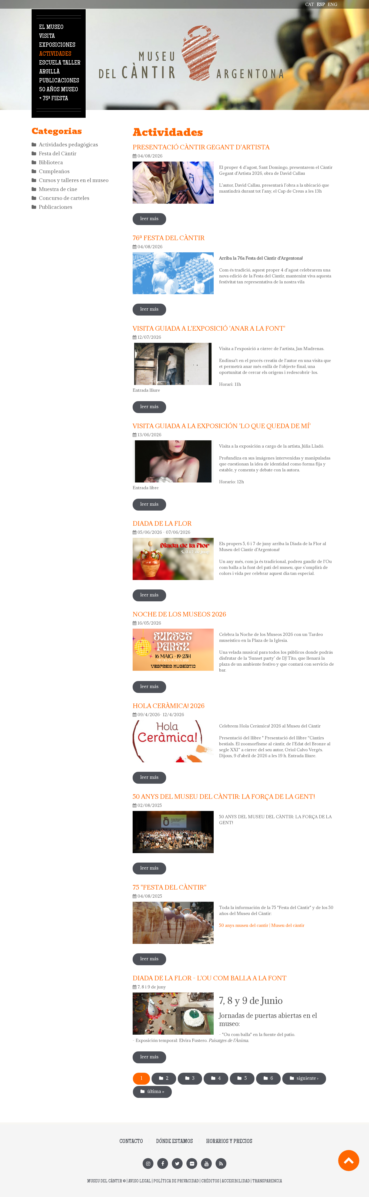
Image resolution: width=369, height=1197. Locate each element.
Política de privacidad (176, 1181)
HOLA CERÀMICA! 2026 (168, 706)
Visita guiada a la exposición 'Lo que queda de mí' (222, 426)
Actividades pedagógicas (68, 144)
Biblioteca (51, 162)
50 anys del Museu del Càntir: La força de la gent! (224, 796)
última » (155, 1091)
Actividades (55, 54)
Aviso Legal (139, 1181)
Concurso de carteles (64, 198)
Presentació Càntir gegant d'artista (201, 147)
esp (321, 4)
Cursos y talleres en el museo (74, 180)
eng (332, 4)
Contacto (131, 1142)
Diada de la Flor (162, 523)
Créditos (210, 1181)
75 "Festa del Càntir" (169, 887)
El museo (51, 27)
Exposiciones (57, 45)
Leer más (153, 219)
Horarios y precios (229, 1142)
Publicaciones (59, 81)
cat (309, 4)
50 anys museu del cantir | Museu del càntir (261, 925)
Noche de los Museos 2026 (179, 614)
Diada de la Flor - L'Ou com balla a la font (210, 978)
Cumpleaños (54, 171)
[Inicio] (191, 28)
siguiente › (307, 1078)
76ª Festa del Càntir (168, 238)
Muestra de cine (58, 189)
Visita (47, 36)
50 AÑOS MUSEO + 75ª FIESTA (58, 94)
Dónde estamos (174, 1142)
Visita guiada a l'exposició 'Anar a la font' (209, 328)
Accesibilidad (236, 1181)
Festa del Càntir (57, 153)
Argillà (49, 72)
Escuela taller (59, 63)
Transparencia (267, 1181)
